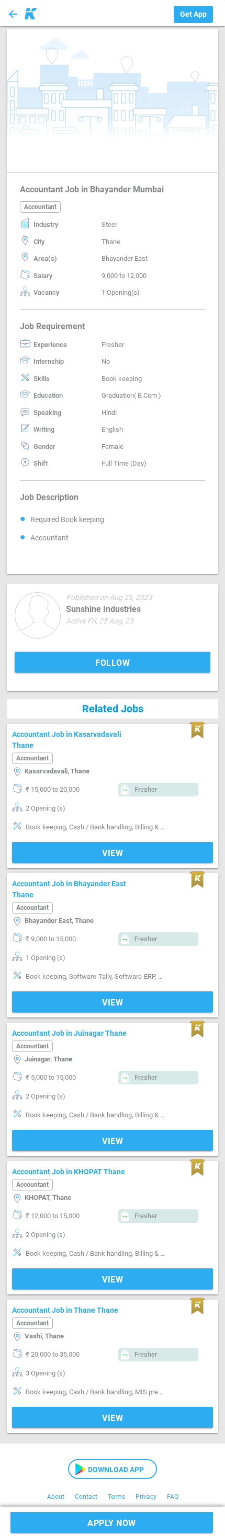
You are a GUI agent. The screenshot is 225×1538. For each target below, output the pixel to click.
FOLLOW (112, 663)
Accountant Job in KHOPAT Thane (68, 1171)
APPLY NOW (111, 1523)
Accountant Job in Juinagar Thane (69, 1033)
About (55, 1496)
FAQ (172, 1496)
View (112, 853)
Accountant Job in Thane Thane (65, 1310)
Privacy (146, 1496)
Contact (86, 1496)
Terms (116, 1496)
